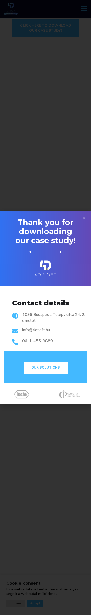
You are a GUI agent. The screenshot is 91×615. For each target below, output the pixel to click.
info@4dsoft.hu (36, 330)
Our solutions (45, 367)
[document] (45, 307)
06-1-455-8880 (37, 341)
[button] (84, 217)
